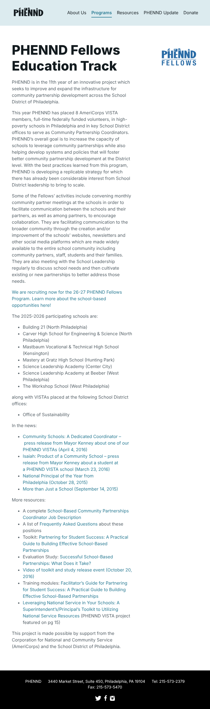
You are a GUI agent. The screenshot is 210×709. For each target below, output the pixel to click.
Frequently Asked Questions (69, 524)
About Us (76, 12)
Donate (190, 12)
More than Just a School (48, 489)
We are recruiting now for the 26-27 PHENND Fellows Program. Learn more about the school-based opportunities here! (67, 298)
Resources (128, 12)
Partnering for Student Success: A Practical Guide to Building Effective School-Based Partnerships (75, 543)
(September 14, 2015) (95, 489)
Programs (101, 12)
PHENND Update (161, 12)
